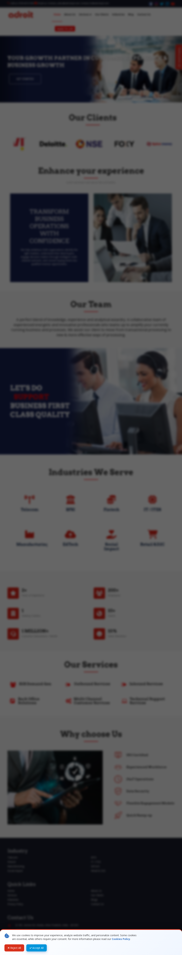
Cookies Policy (121, 939)
